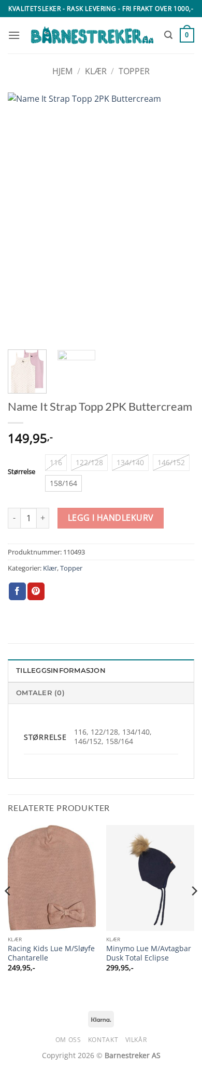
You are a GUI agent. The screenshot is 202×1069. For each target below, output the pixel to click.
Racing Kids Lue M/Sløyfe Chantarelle (51, 953)
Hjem (62, 71)
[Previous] (24, 217)
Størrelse (21, 472)
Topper (134, 71)
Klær (96, 71)
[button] (14, 35)
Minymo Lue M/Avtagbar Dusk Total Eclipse (148, 953)
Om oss (68, 1039)
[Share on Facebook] (17, 591)
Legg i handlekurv (111, 517)
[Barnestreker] (92, 35)
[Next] (177, 217)
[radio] (56, 462)
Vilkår (136, 1039)
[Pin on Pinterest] (36, 591)
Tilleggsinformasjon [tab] (61, 670)
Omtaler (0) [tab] (40, 693)
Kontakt (103, 1039)
